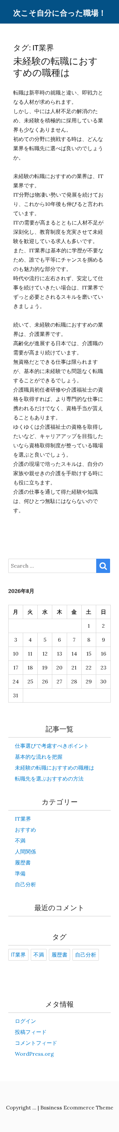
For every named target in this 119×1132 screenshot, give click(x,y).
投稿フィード (31, 1032)
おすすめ (25, 829)
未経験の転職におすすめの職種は (55, 67)
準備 (20, 873)
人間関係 (25, 851)
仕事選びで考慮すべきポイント (52, 745)
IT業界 (23, 818)
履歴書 (23, 862)
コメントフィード (36, 1042)
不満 (20, 840)
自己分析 (25, 884)
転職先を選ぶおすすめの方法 (49, 778)
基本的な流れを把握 (38, 756)
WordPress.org (34, 1053)
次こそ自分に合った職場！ (59, 13)
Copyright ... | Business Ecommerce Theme (59, 1107)
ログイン (25, 1021)
